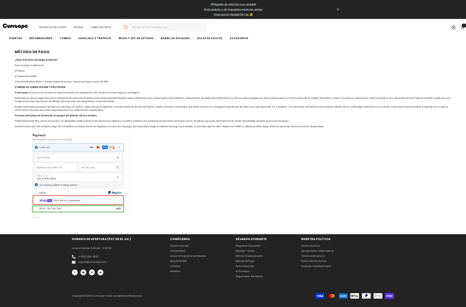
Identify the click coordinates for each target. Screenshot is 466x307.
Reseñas (79, 27)
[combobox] (168, 27)
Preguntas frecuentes (52, 27)
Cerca (337, 9)
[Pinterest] (92, 272)
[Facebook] (75, 272)
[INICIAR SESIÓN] (453, 27)
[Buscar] (164, 27)
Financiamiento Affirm (29, 81)
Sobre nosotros (101, 27)
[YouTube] (100, 272)
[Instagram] (83, 272)
